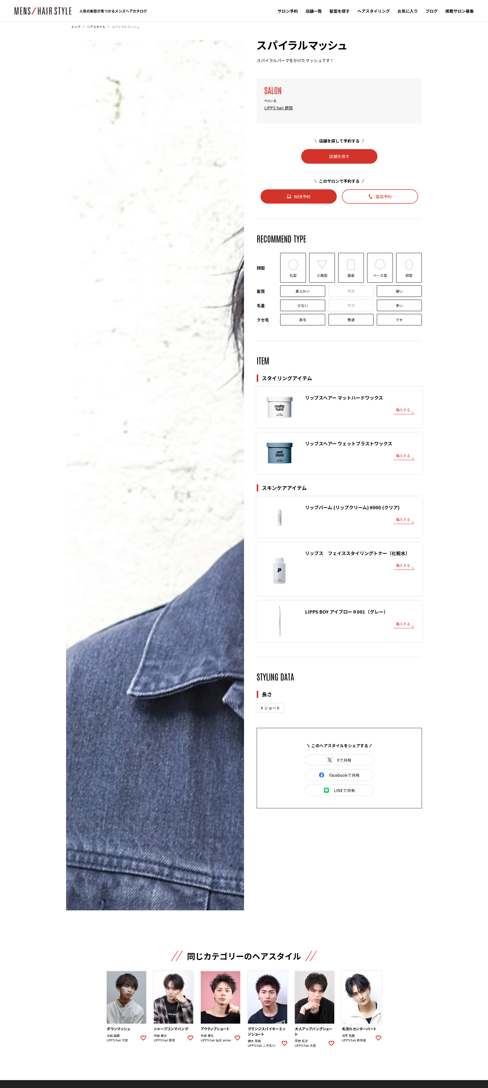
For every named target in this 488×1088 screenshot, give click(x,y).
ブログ (431, 11)
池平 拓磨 (348, 1035)
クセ (399, 319)
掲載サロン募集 (459, 11)
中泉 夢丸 (207, 1035)
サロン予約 (288, 11)
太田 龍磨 (113, 1035)
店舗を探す (339, 156)
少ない (302, 305)
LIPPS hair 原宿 (278, 107)
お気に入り (408, 11)
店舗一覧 (314, 11)
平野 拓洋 (301, 1040)
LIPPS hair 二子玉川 (261, 1045)
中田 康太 (160, 1035)
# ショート (270, 708)
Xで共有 (344, 760)
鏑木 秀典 (254, 1040)
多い (399, 305)
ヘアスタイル (96, 26)
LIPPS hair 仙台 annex (216, 1040)
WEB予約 (302, 196)
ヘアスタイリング (373, 11)
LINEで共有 (344, 790)
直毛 (302, 319)
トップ (75, 26)
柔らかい (303, 291)
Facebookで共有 (344, 775)
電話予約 (383, 196)
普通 (351, 290)
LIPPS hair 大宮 (117, 1040)
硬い (399, 291)
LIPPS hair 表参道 (354, 1040)
